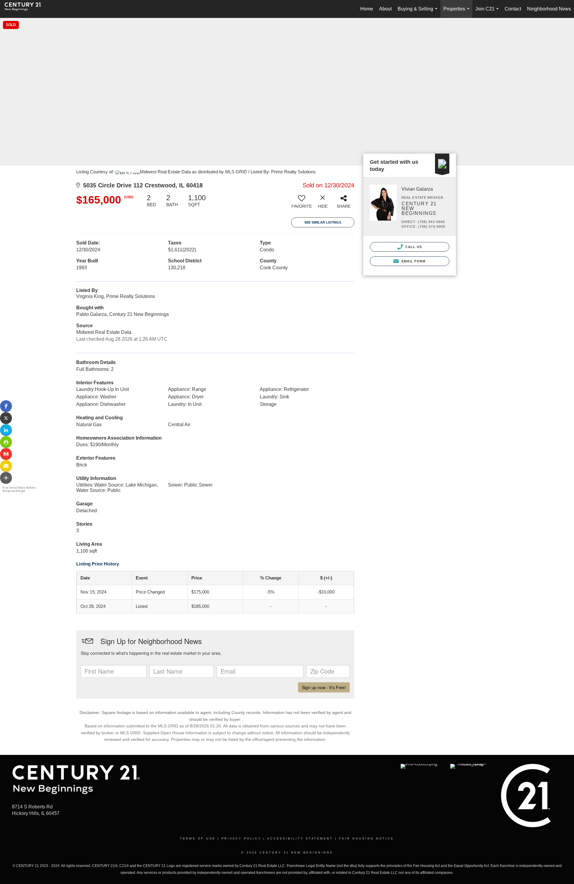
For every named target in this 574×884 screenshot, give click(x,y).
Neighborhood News (549, 8)
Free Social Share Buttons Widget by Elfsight (19, 489)
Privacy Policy (241, 838)
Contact (513, 8)
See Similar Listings (322, 222)
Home (366, 8)
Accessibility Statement (300, 838)
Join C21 (488, 12)
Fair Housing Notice (366, 838)
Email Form (412, 261)
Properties (457, 12)
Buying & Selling (419, 12)
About (385, 8)
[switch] (301, 203)
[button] (6, 406)
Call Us (413, 247)
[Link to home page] (26, 9)
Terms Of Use (198, 838)
